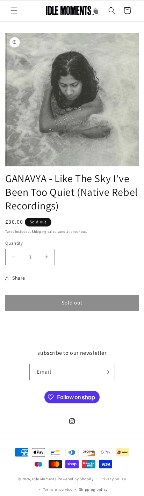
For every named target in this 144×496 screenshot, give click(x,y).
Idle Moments (44, 478)
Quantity (14, 243)
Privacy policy (113, 478)
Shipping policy (93, 489)
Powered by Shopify (76, 478)
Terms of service (57, 489)
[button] (14, 10)
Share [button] (18, 278)
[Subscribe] (107, 372)
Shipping (39, 231)
